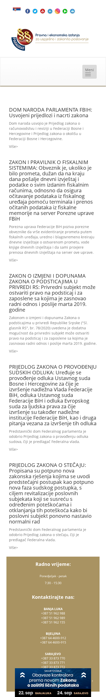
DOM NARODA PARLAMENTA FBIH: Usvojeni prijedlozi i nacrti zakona (50, 112)
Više (12, 146)
